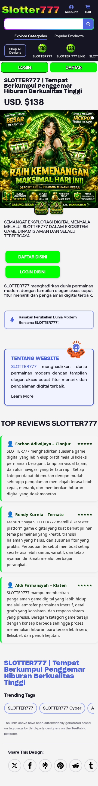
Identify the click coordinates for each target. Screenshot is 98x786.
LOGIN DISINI (32, 271)
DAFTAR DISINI (32, 256)
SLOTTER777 (23, 366)
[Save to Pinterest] (60, 765)
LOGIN (24, 67)
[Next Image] (93, 159)
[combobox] (43, 24)
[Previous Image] (4, 159)
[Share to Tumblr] (90, 765)
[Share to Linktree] (45, 765)
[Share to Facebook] (29, 765)
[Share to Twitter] (14, 765)
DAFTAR (74, 67)
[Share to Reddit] (75, 765)
